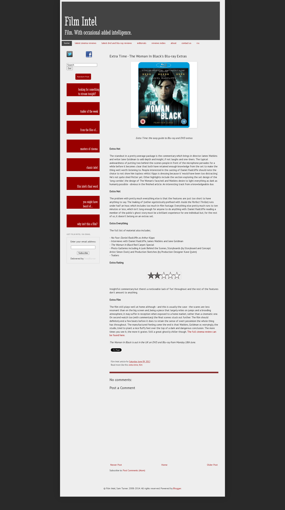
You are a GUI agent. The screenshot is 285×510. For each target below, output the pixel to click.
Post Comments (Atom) (134, 470)
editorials (141, 43)
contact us (186, 43)
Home (164, 464)
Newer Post (116, 464)
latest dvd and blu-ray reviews (117, 43)
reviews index (158, 43)
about (173, 43)
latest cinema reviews (85, 43)
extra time (133, 364)
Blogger (177, 488)
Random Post (83, 76)
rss (198, 43)
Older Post (212, 464)
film (140, 364)
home (67, 43)
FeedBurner (90, 258)
